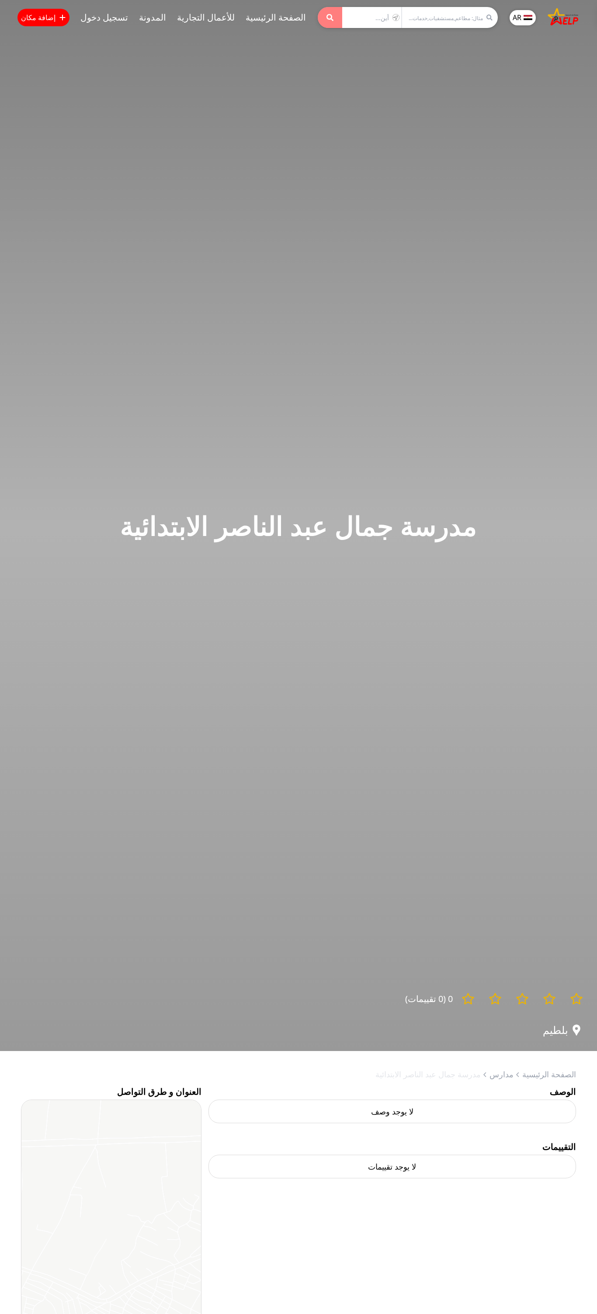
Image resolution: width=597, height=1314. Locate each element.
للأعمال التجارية (206, 17)
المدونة (152, 17)
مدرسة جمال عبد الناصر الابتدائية (428, 1074)
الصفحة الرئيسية (276, 17)
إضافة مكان (38, 17)
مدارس (501, 1074)
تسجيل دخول (104, 17)
